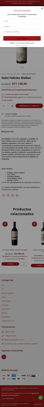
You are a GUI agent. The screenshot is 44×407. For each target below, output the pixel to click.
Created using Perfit (22, 45)
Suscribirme (22, 38)
